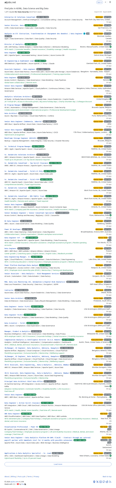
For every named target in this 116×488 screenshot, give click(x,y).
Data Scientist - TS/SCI (15, 323)
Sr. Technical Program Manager (18, 146)
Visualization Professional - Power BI (22, 427)
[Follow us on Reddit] (107, 482)
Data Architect (11, 113)
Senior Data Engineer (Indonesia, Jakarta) (24, 121)
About (7, 476)
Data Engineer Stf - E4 (15, 238)
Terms (29, 476)
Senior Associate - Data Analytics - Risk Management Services (32, 274)
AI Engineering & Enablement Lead (19, 61)
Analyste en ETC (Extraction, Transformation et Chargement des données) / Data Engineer (44, 34)
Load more (58, 464)
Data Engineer (11, 53)
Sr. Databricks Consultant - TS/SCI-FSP (22, 179)
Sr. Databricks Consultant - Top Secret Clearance (27, 163)
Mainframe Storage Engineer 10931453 (21, 138)
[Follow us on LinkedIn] (100, 482)
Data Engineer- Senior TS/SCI (18, 306)
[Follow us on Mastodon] (94, 482)
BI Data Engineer (12, 221)
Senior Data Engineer (14, 86)
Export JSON (107, 12)
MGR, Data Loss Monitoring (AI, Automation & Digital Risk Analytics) (35, 282)
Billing (13, 476)
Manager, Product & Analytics (18, 331)
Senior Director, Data (14, 25)
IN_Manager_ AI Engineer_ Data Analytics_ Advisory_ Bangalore (32, 348)
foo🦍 (24, 484)
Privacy (36, 476)
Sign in (99, 2)
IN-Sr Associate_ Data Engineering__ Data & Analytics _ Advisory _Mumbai (37, 365)
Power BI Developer (13, 229)
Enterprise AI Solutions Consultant (20, 17)
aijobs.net (14, 482)
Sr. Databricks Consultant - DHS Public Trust (25, 196)
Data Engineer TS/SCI (14, 315)
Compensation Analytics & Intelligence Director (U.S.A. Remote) (33, 340)
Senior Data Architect (14, 298)
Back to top (107, 476)
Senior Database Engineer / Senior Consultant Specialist (30, 213)
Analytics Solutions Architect (18, 97)
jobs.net (10, 2)
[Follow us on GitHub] (103, 482)
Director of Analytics (14, 44)
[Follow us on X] (97, 482)
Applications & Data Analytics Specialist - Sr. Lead (28, 453)
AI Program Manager (13, 105)
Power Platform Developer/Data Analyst (22, 265)
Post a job (21, 476)
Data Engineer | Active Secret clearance (23, 403)
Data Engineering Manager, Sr (18, 257)
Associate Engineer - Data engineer (20, 69)
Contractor (9, 290)
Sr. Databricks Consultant (16, 188)
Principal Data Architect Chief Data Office (24, 381)
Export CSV (98, 12)
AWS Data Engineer (13, 414)
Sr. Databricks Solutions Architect (20, 155)
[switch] (106, 2)
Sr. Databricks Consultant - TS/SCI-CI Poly (24, 171)
